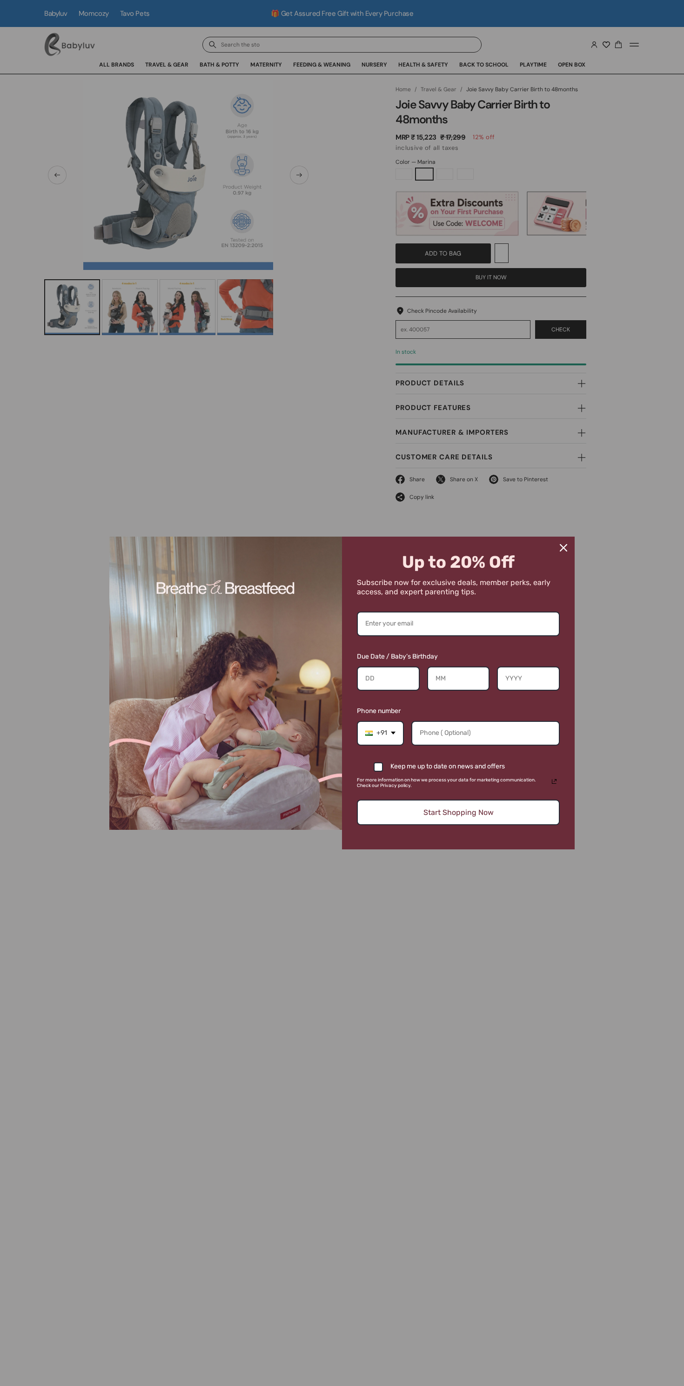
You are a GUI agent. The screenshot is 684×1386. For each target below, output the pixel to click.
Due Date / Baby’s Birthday (397, 656)
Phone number (379, 711)
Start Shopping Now (458, 812)
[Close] (563, 548)
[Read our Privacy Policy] (554, 781)
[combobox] (380, 733)
